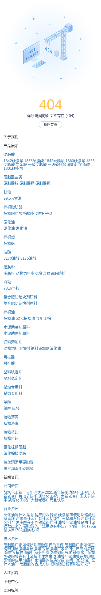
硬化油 (9, 222)
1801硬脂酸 (13, 168)
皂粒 (7, 282)
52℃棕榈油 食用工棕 (33, 318)
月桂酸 (9, 357)
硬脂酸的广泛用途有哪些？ (45, 526)
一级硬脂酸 (37, 165)
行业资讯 (11, 509)
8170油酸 (11, 258)
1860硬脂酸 (75, 161)
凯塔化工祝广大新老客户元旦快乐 (36, 500)
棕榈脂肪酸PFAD (37, 213)
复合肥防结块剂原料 (20, 297)
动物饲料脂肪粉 (29, 273)
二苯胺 (21, 165)
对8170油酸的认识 (23, 530)
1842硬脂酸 (13, 161)
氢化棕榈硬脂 (15, 447)
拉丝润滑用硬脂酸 (19, 462)
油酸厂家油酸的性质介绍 (44, 560)
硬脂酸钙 (27, 183)
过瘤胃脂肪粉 (54, 273)
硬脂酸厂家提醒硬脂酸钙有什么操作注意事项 (50, 554)
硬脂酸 (9, 154)
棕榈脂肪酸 (13, 207)
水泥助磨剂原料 (17, 327)
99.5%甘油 (13, 198)
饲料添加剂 (13, 342)
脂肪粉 (9, 267)
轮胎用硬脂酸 (78, 165)
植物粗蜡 (11, 432)
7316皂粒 (11, 288)
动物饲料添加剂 (17, 348)
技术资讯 (11, 539)
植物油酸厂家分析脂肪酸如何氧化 (44, 553)
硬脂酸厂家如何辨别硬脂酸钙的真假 (34, 545)
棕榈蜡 (9, 237)
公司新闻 (11, 486)
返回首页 (50, 125)
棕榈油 (9, 312)
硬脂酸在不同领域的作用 (36, 522)
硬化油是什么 (15, 515)
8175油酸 (28, 258)
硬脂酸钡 (42, 183)
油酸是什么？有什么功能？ (38, 519)
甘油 (7, 192)
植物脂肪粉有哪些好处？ (71, 564)
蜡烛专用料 (13, 387)
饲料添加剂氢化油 (46, 348)
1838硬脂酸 (34, 161)
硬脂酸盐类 (13, 177)
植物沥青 (11, 417)
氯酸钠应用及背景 (42, 515)
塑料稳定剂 (13, 372)
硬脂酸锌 (11, 183)
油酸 (7, 252)
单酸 (7, 402)
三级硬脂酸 (57, 165)
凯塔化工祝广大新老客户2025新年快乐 (36, 492)
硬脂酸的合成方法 (34, 564)
